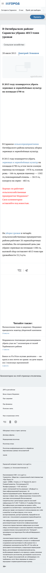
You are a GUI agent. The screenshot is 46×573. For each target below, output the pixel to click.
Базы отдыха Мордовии (11, 394)
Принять (37, 17)
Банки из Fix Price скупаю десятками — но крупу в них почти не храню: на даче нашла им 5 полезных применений (22, 361)
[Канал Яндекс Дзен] (16, 422)
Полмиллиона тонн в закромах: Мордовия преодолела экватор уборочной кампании (21, 330)
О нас (21, 10)
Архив (5, 455)
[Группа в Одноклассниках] (10, 422)
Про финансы (7, 404)
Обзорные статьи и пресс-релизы (14, 430)
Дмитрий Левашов (28, 53)
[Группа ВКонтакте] (5, 422)
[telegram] (27, 270)
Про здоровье (7, 398)
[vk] (20, 270)
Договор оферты (8, 435)
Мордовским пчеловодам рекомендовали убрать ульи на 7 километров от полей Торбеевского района (21, 344)
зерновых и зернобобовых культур (20, 162)
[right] (43, 10)
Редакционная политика (11, 439)
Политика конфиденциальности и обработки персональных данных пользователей (18, 449)
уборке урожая (13, 233)
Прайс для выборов (33, 10)
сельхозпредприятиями (26, 144)
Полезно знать (8, 408)
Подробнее (7, 534)
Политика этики (8, 444)
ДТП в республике (9, 390)
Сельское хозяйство (14, 44)
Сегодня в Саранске (9, 10)
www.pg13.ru (27, 464)
